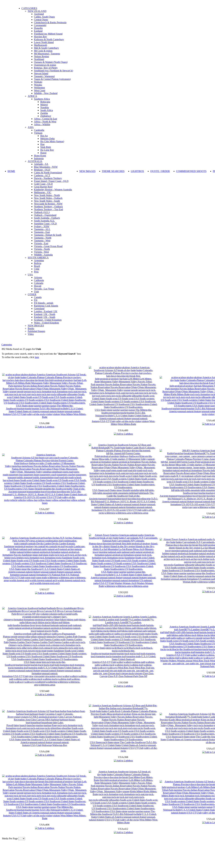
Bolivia (37, 263)
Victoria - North (42, 249)
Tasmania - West (42, 240)
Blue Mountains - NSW (46, 167)
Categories (6, 344)
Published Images (36, 331)
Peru (36, 271)
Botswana (45, 101)
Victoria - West (41, 252)
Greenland (39, 308)
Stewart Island (41, 73)
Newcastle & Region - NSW (48, 203)
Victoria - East (41, 243)
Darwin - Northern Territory (48, 178)
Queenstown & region (45, 65)
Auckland (39, 14)
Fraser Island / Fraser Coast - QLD (51, 181)
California (39, 280)
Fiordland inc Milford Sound (48, 33)
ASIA (31, 127)
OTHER (32, 294)
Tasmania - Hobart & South (47, 235)
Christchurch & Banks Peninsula (50, 22)
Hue (42, 144)
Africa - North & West (45, 121)
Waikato (38, 82)
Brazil (37, 266)
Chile (36, 269)
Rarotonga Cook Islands (46, 305)
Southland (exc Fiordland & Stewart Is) (53, 70)
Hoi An (44, 135)
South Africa (46, 110)
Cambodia (39, 130)
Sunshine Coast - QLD (45, 223)
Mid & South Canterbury (46, 48)
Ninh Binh (45, 147)
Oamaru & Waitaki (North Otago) (51, 62)
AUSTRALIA (35, 161)
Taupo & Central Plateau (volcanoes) (52, 79)
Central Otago (41, 19)
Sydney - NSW (41, 226)
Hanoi (43, 152)
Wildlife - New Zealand (45, 93)
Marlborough (40, 45)
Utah (36, 291)
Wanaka (38, 84)
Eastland (38, 31)
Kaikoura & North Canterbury (49, 39)
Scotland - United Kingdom (48, 320)
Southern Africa (42, 99)
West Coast (39, 90)
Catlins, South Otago (44, 16)
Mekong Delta (47, 138)
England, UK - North (44, 314)
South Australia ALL (44, 220)
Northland (39, 59)
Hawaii (37, 286)
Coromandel (40, 25)
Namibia (44, 107)
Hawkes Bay (40, 36)
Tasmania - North (42, 237)
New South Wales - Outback (48, 198)
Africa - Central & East (45, 118)
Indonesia (39, 158)
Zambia (44, 113)
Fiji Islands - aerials (43, 303)
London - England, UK (45, 311)
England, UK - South (44, 317)
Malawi (44, 104)
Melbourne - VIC (42, 192)
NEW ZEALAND (37, 11)
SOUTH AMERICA (38, 257)
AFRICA (32, 96)
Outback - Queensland (45, 215)
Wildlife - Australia (43, 254)
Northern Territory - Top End (48, 209)
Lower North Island (44, 42)
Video (31, 334)
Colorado (38, 283)
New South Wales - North (47, 195)
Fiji (35, 300)
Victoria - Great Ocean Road (48, 246)
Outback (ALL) (42, 212)
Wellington (39, 87)
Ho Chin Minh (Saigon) (52, 141)
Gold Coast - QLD (43, 184)
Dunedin (38, 28)
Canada (38, 297)
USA (30, 274)
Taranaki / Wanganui (44, 76)
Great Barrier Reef (43, 186)
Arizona (38, 277)
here (37, 357)
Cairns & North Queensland (48, 172)
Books (31, 328)
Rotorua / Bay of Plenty (46, 67)
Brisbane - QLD (42, 169)
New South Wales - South (47, 201)
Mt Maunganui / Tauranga (47, 53)
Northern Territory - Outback (48, 206)
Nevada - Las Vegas (44, 288)
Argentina (39, 260)
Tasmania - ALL (42, 229)
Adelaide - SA (41, 164)
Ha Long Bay (47, 150)
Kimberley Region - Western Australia (53, 189)
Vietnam (38, 133)
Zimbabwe (45, 116)
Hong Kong (40, 155)
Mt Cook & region (43, 50)
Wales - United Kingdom (46, 322)
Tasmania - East (42, 232)
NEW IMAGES (36, 325)
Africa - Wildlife (42, 124)
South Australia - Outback (47, 218)
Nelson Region (41, 56)
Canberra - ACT (42, 175)
